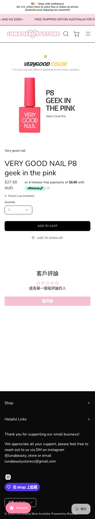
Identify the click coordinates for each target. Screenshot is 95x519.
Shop (9, 403)
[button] (65, 34)
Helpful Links (16, 419)
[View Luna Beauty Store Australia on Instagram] (8, 477)
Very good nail (15, 150)
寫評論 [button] (47, 301)
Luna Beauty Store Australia (32, 514)
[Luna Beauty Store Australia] (33, 34)
